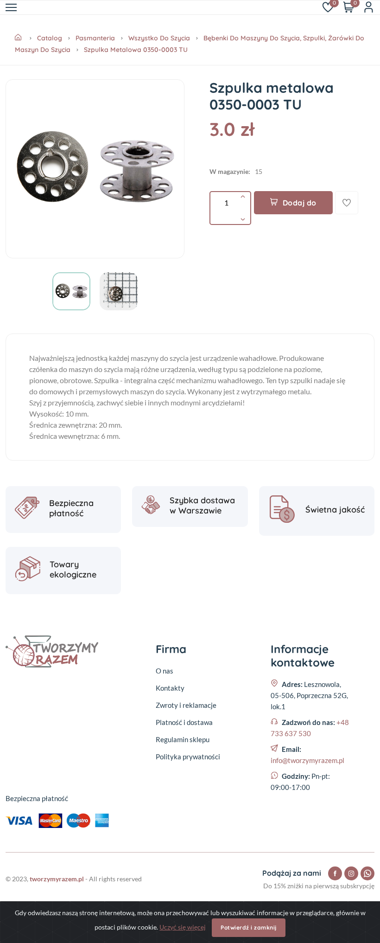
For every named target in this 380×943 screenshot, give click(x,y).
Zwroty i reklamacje (186, 705)
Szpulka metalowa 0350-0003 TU (136, 49)
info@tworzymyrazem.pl (307, 760)
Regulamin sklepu (182, 739)
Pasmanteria (95, 38)
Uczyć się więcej (182, 927)
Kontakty (170, 688)
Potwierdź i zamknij (249, 927)
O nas (164, 671)
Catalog (49, 38)
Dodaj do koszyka (297, 206)
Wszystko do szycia (159, 38)
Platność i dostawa (184, 722)
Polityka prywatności (188, 756)
